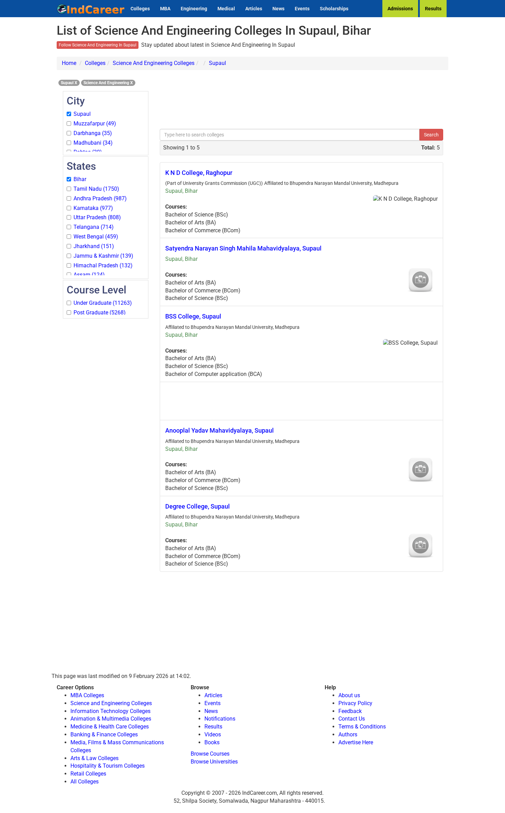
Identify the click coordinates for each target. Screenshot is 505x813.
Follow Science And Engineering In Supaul (97, 45)
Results (433, 8)
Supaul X (69, 82)
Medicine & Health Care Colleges (109, 726)
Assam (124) (89, 274)
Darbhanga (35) (93, 133)
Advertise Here (355, 742)
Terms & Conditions (362, 726)
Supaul (217, 63)
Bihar (80, 179)
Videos (212, 734)
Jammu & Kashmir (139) (103, 256)
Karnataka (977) (93, 208)
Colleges (140, 8)
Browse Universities (214, 761)
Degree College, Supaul (197, 506)
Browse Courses (210, 753)
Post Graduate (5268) (100, 312)
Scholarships (334, 8)
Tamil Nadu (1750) (96, 189)
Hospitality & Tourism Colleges (107, 765)
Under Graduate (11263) (103, 303)
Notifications (219, 718)
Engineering (194, 8)
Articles (253, 8)
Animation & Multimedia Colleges (110, 718)
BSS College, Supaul (193, 316)
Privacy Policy (355, 703)
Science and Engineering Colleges (111, 703)
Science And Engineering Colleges (153, 63)
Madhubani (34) (93, 143)
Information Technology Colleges (110, 711)
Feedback (350, 711)
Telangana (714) (94, 227)
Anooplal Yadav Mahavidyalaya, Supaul (219, 430)
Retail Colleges (88, 773)
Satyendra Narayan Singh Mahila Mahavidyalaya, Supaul (243, 248)
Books (212, 742)
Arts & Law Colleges (94, 758)
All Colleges (84, 781)
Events (302, 8)
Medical (226, 8)
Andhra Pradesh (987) (100, 198)
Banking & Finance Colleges (104, 734)
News (278, 8)
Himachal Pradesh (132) (103, 265)
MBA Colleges (87, 695)
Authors (347, 734)
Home (69, 63)
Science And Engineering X (108, 82)
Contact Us (351, 718)
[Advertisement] (105, 423)
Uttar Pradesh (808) (97, 217)
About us (349, 695)
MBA (165, 8)
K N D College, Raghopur (198, 172)
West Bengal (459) (96, 236)
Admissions (400, 8)
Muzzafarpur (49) (95, 123)
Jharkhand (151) (94, 246)
